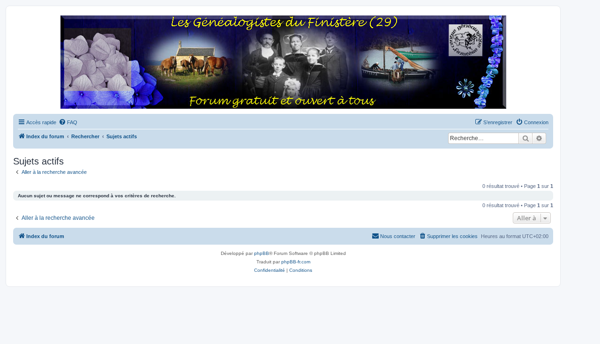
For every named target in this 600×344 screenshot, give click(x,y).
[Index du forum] (283, 62)
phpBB (261, 253)
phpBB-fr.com (295, 261)
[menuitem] (68, 122)
